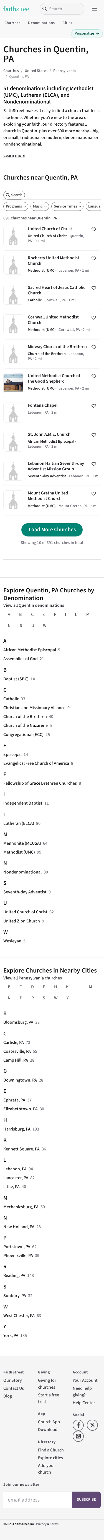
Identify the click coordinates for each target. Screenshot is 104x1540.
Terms (54, 1524)
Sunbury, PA (14, 1295)
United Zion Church (21, 921)
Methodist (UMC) (19, 852)
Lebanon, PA (15, 1169)
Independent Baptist (22, 803)
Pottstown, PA (16, 1246)
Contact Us (13, 1388)
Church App (49, 1422)
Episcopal (12, 754)
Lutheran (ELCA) (18, 823)
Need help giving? (82, 1391)
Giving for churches (47, 1383)
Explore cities (50, 1458)
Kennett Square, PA (21, 1149)
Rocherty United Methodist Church (52, 265)
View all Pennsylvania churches (32, 978)
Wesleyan (12, 941)
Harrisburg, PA (17, 1129)
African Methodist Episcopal (29, 650)
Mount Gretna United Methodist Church (52, 500)
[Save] (94, 229)
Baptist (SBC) (16, 679)
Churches (12, 23)
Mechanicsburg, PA (21, 1207)
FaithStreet (17, 8)
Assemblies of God (20, 658)
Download (47, 1429)
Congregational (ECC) (23, 734)
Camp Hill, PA (15, 1060)
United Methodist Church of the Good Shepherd (52, 383)
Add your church (46, 1468)
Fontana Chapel (52, 412)
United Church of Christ (52, 236)
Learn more (14, 155)
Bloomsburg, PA (18, 1022)
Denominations (41, 23)
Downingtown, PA (20, 1080)
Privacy (41, 1524)
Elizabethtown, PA (20, 1109)
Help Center (84, 1402)
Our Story (12, 1380)
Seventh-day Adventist (25, 892)
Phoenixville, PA (18, 1255)
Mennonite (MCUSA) (22, 843)
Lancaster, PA (15, 1178)
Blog (7, 1396)
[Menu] (94, 9)
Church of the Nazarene (25, 725)
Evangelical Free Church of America (36, 763)
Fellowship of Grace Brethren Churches (40, 783)
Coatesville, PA (17, 1051)
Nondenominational (22, 872)
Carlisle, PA (13, 1042)
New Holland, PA (18, 1226)
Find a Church (51, 1450)
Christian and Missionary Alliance (34, 707)
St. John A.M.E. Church (52, 441)
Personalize (87, 33)
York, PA (10, 1335)
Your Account (85, 1380)
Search (16, 195)
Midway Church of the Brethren (52, 353)
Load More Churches (52, 529)
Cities (67, 23)
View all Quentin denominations (33, 605)
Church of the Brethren (25, 716)
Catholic (11, 699)
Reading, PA (14, 1275)
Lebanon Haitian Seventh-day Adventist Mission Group (52, 471)
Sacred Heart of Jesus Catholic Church (52, 295)
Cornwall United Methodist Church (52, 324)
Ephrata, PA (14, 1100)
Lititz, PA (11, 1186)
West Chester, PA (19, 1315)
